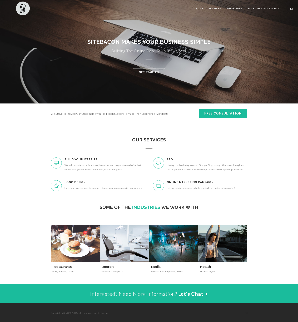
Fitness (204, 271)
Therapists (117, 271)
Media (156, 267)
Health (205, 267)
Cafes (71, 271)
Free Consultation (223, 113)
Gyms (212, 271)
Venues (62, 271)
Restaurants (62, 267)
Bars (54, 271)
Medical (106, 271)
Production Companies (163, 271)
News (180, 271)
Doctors (108, 267)
